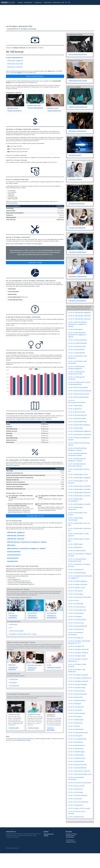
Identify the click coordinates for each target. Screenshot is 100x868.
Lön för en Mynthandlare (76, 748)
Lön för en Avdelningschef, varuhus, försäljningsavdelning (79, 383)
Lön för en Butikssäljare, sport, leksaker (77, 514)
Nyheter (46, 835)
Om (66, 2)
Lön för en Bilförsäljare (75, 405)
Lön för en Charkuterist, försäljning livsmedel (79, 565)
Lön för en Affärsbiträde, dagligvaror (79, 312)
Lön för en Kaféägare (74, 704)
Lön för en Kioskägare (75, 716)
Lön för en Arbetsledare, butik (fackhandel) (77, 362)
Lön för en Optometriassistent (77, 764)
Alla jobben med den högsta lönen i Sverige (23, 634)
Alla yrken (20, 2)
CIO (10, 628)
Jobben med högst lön (15, 110)
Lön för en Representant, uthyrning (79, 771)
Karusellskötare (14, 686)
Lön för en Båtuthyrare (75, 547)
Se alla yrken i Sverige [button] (35, 262)
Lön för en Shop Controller (76, 786)
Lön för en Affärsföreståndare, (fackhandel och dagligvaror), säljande (77, 324)
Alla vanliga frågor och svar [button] (35, 516)
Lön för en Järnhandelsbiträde (77, 694)
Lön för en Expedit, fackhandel (77, 584)
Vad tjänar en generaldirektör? (52, 616)
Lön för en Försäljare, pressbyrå (78, 675)
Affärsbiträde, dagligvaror (15, 60)
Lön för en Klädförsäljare (76, 720)
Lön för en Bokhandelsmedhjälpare (79, 425)
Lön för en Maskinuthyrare (76, 745)
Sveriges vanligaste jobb (35, 108)
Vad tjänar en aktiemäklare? (77, 252)
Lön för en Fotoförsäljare (76, 613)
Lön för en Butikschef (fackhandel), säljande (79, 444)
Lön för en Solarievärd (75, 799)
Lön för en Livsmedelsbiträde (77, 739)
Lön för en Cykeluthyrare (76, 569)
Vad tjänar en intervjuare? (32, 669)
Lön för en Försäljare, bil (75, 638)
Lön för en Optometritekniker (77, 768)
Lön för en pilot (14, 728)
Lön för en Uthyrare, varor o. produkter (77, 812)
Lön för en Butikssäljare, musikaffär (79, 504)
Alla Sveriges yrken (49, 834)
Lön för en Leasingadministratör (78, 732)
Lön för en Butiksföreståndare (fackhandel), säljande (77, 454)
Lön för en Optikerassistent (76, 758)
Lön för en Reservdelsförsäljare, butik (79, 774)
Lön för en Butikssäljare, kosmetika (79, 496)
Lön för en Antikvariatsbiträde (77, 340)
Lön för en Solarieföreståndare (77, 795)
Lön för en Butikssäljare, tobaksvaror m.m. (79, 529)
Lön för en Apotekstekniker (76, 353)
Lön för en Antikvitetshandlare (77, 343)
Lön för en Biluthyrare (75, 409)
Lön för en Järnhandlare (75, 697)
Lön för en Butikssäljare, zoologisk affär (79, 540)
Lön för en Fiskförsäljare (75, 594)
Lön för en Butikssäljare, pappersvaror (75, 508)
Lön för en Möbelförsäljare (76, 752)
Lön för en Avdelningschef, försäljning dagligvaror (76, 367)
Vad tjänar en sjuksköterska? (78, 276)
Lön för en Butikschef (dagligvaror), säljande (79, 439)
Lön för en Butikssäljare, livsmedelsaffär (75, 500)
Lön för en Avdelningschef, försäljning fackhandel (76, 373)
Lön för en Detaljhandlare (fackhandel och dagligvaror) (80, 577)
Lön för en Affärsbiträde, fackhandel (79, 316)
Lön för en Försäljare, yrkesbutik (78, 681)
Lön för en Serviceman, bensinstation (79, 783)
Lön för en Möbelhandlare (76, 755)
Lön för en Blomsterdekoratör (77, 415)
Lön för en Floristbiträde (75, 604)
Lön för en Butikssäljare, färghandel (79, 492)
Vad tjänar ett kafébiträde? (12, 668)
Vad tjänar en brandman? (77, 203)
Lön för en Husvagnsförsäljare (77, 684)
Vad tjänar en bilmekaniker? (77, 131)
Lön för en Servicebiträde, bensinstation (76, 778)
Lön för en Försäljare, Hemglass (78, 653)
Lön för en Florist (73, 600)
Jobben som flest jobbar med (78, 107)
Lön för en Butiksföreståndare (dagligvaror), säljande (77, 449)
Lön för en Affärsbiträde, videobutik (79, 319)
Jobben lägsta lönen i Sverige (78, 80)
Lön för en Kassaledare (75, 710)
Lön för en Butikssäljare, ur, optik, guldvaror (78, 535)
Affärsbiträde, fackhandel (15, 64)
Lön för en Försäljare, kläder (77, 656)
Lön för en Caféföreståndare (77, 550)
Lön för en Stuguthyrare (75, 805)
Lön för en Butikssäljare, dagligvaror (79, 478)
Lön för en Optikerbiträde (76, 761)
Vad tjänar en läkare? (75, 179)
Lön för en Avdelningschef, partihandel (76, 378)
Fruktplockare (13, 679)
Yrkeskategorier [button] (28, 2)
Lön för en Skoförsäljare (75, 792)
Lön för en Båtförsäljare (75, 544)
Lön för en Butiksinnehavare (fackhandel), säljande (77, 465)
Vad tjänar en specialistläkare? (32, 616)
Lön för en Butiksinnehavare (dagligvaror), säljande (77, 460)
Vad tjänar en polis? (75, 155)
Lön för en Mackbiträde (75, 742)
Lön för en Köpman (74, 726)
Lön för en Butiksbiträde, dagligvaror (79, 431)
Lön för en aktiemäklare (51, 729)
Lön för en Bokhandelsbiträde (77, 422)
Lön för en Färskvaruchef (76, 629)
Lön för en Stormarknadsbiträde (78, 802)
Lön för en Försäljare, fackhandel (78, 649)
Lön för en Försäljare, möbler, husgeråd (77, 665)
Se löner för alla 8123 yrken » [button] (35, 76)
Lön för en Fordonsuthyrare (76, 607)
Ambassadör (13, 624)
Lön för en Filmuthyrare (75, 591)
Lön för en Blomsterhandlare (77, 418)
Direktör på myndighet (16, 631)
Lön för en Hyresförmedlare (77, 688)
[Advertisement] (47, 15)
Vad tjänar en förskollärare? (77, 300)
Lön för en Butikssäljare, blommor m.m (79, 470)
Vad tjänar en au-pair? (54, 667)
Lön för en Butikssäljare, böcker (78, 474)
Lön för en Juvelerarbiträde (76, 691)
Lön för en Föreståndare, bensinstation (76, 633)
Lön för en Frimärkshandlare (77, 620)
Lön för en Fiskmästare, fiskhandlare (79, 597)
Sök (69, 2)
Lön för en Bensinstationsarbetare (79, 394)
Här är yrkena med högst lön (78, 54)
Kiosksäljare (13, 682)
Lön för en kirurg (33, 728)
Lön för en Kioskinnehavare (76, 713)
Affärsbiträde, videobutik (15, 67)
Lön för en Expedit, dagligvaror (77, 581)
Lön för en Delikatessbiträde (77, 573)
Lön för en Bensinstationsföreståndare (77, 401)
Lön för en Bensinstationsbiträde (78, 397)
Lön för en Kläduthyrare (75, 723)
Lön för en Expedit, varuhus (76, 587)
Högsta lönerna (48, 2)
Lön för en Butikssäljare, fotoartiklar (79, 489)
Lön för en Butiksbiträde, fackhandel (79, 434)
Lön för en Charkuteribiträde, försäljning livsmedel (77, 560)
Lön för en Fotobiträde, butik (77, 610)
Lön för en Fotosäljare (75, 616)
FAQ (63, 2)
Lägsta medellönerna (54, 110)
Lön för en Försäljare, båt (76, 646)
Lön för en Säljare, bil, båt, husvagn (79, 808)
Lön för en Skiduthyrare (75, 789)
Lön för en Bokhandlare (75, 428)
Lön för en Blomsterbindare (76, 412)
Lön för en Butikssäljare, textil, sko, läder (79, 524)
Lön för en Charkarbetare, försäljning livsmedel (79, 555)
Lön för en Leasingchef (75, 736)
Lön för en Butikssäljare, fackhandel (79, 486)
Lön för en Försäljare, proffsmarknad (79, 678)
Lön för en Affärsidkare (75, 329)
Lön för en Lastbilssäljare (76, 729)
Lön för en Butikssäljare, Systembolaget (75, 519)
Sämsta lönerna (57, 2)
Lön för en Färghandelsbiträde (77, 626)
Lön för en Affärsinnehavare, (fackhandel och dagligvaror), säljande (77, 335)
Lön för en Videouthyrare (76, 817)
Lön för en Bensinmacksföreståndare (79, 391)
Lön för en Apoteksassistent (77, 346)
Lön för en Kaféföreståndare (77, 700)
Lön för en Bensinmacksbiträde (78, 387)
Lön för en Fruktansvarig (75, 623)
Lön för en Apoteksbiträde (76, 349)
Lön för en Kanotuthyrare (76, 707)
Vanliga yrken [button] (38, 2)
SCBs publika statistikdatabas (26, 738)
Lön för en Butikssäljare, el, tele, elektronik (78, 482)
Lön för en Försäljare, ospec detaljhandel (76, 670)
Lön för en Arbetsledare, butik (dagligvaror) (77, 357)
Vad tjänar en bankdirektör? (12, 616)
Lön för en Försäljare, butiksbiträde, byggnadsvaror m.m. (79, 642)
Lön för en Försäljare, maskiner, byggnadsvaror (78, 660)
